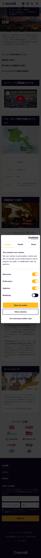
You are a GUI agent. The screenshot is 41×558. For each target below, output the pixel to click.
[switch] (35, 281)
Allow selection (20, 312)
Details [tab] (20, 244)
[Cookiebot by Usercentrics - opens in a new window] (28, 238)
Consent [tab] (7, 244)
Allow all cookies (20, 305)
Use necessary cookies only (20, 318)
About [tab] (33, 244)
